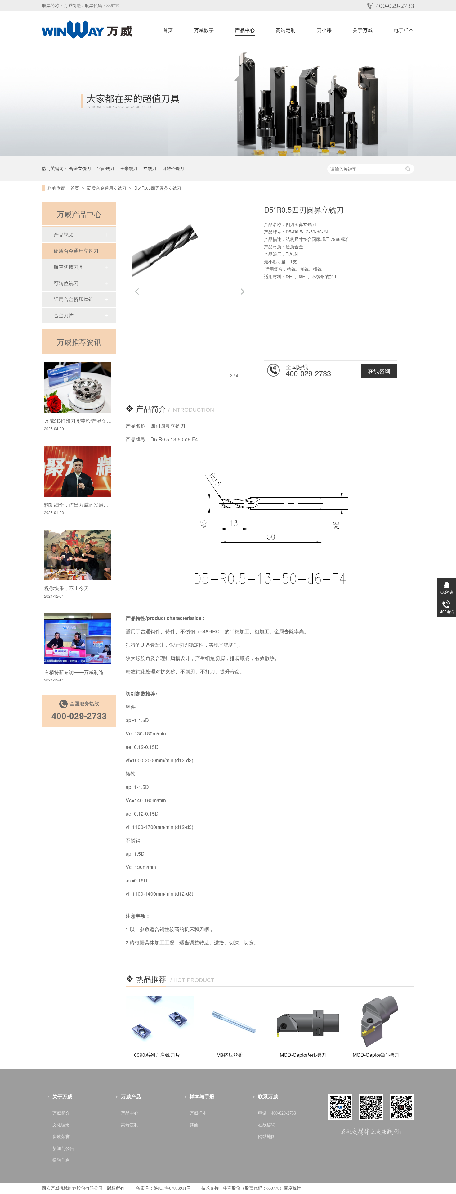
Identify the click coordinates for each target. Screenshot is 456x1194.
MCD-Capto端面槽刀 (376, 1054)
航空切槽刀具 (68, 266)
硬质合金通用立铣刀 (107, 188)
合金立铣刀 (80, 168)
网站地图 (266, 1136)
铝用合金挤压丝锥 (73, 299)
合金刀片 (64, 315)
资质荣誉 (61, 1136)
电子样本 (404, 30)
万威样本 (198, 1113)
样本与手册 (202, 1096)
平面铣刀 (105, 168)
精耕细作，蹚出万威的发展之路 (79, 504)
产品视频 (64, 234)
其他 (194, 1125)
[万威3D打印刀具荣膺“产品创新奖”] (77, 387)
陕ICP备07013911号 (172, 1188)
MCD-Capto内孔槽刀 (303, 1054)
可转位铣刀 (173, 168)
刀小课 (324, 30)
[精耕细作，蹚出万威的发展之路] (77, 471)
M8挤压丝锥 (230, 1054)
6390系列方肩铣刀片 (157, 1054)
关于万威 (363, 30)
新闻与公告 (63, 1148)
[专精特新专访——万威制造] (77, 638)
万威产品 (131, 1096)
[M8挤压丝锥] (233, 1021)
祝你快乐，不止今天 (66, 588)
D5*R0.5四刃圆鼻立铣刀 (157, 188)
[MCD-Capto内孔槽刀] (306, 1021)
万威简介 (61, 1113)
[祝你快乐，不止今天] (77, 555)
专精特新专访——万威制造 (74, 672)
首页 (168, 30)
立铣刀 (149, 168)
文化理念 (61, 1125)
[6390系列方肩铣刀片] (160, 1021)
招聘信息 (61, 1160)
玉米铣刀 (128, 168)
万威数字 (204, 30)
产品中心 (245, 30)
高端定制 (286, 30)
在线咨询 (379, 371)
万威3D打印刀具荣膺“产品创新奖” (81, 420)
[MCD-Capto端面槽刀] (379, 1021)
